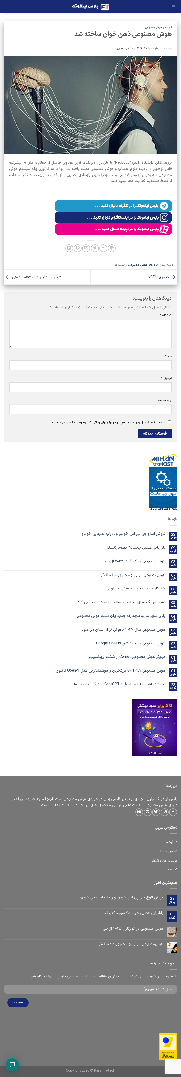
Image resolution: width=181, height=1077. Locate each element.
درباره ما (171, 842)
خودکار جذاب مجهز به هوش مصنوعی (136, 588)
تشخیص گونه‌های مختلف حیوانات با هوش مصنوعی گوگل (120, 602)
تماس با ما (168, 851)
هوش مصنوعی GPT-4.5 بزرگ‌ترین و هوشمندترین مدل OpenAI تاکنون (110, 670)
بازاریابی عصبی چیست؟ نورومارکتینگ (136, 547)
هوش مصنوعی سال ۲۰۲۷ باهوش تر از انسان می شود (123, 630)
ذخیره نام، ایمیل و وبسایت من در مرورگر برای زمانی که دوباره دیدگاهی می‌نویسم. (107, 422)
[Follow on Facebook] (173, 812)
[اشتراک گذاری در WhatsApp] (112, 248)
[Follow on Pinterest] (139, 812)
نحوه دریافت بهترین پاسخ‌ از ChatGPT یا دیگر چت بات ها (119, 684)
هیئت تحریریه (122, 49)
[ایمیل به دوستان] (86, 248)
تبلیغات (171, 869)
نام (168, 356)
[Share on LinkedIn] (69, 248)
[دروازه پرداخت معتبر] (168, 1046)
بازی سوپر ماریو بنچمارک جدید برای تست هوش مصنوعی (121, 616)
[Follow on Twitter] (156, 812)
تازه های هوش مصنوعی (158, 28)
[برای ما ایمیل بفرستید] (148, 812)
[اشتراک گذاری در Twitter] (95, 248)
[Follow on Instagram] (165, 812)
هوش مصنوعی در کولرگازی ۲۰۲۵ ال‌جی (135, 561)
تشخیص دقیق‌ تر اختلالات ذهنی (37, 277)
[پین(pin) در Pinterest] (78, 248)
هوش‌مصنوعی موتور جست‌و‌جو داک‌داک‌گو (133, 575)
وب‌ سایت (165, 400)
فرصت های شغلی (164, 860)
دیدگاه (166, 315)
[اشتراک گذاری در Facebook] (103, 248)
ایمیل (166, 378)
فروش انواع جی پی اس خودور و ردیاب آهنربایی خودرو (123, 534)
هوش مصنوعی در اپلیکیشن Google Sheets (130, 643)
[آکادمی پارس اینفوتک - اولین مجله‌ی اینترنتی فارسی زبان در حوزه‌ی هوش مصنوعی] (90, 7)
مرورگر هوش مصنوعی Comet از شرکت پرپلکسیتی (127, 657)
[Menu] (173, 7)
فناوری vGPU (159, 277)
